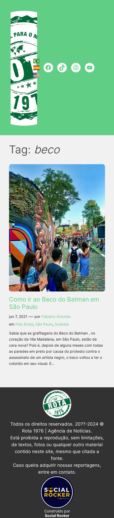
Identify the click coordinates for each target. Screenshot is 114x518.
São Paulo (43, 324)
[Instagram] (76, 67)
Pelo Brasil (24, 324)
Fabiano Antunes (56, 316)
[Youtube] (89, 67)
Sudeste (62, 324)
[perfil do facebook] (48, 67)
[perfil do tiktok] (62, 67)
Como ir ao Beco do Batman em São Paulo (54, 303)
